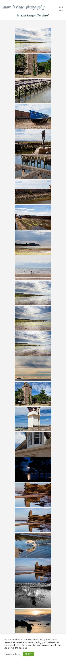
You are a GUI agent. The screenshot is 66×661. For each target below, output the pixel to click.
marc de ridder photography (24, 7)
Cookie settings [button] (13, 654)
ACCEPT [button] (29, 654)
